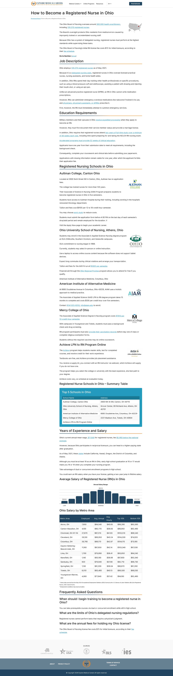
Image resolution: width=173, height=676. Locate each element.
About (52, 664)
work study (78, 212)
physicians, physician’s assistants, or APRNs (81, 103)
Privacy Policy (64, 664)
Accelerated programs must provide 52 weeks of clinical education (87, 140)
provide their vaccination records (103, 332)
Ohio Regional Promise (89, 271)
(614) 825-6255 (73, 305)
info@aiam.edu (87, 305)
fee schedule (69, 51)
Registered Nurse (36, 18)
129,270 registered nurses (78, 27)
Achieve (66, 350)
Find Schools (135, 4)
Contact (113, 665)
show (74, 56)
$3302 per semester (99, 266)
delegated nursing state (81, 73)
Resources (99, 4)
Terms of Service (113, 662)
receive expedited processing (108, 120)
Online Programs (88, 4)
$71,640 (91, 438)
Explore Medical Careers (86, 673)
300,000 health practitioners (108, 24)
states (80, 454)
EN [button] (109, 3)
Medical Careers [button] (74, 4)
